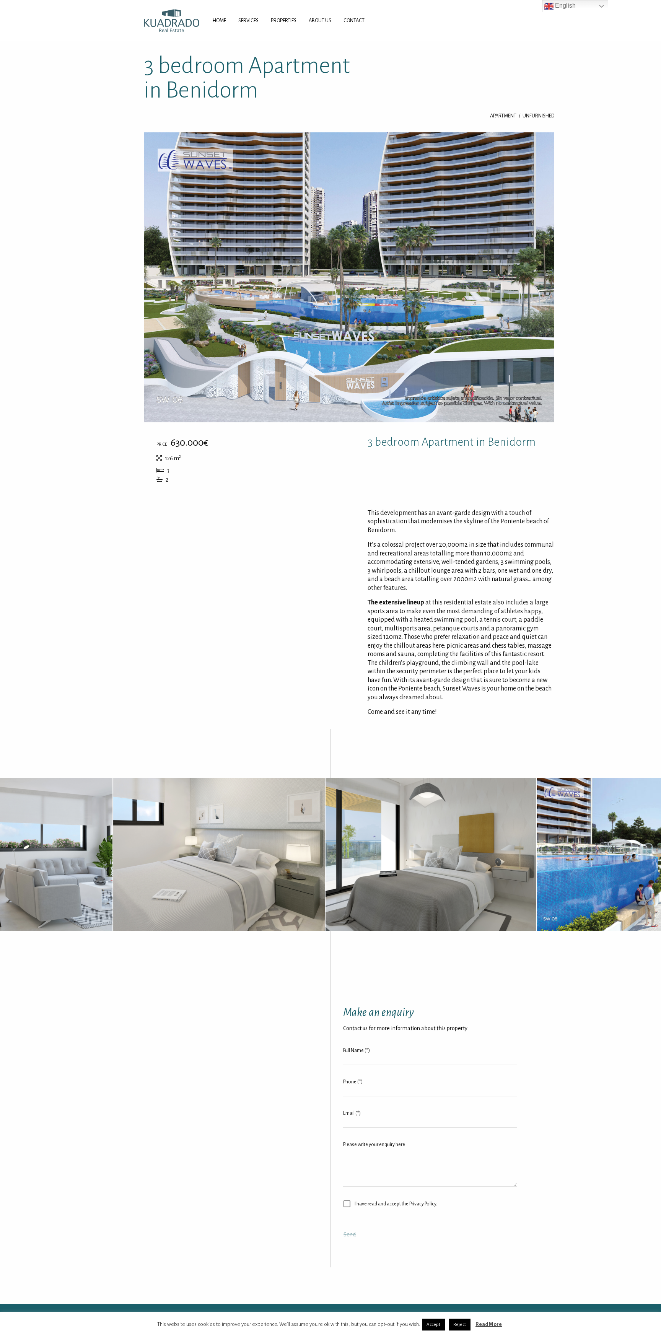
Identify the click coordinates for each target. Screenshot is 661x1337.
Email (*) (352, 1113)
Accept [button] (433, 1324)
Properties (283, 20)
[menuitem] (219, 20)
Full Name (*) (356, 1050)
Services (248, 20)
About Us (320, 20)
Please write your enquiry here (374, 1144)
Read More (488, 1324)
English (565, 5)
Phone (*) (353, 1082)
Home (219, 20)
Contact (354, 20)
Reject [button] (459, 1324)
